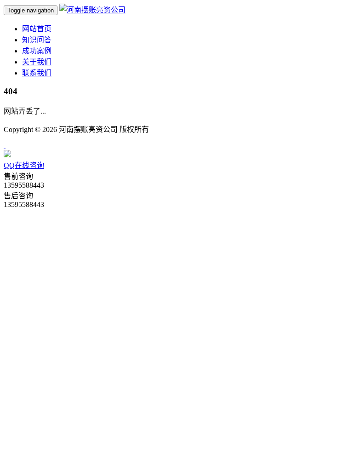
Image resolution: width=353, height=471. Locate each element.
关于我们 (36, 62)
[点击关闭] (5, 145)
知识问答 (36, 40)
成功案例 (36, 51)
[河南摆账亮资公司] (92, 10)
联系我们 (36, 73)
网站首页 (36, 29)
